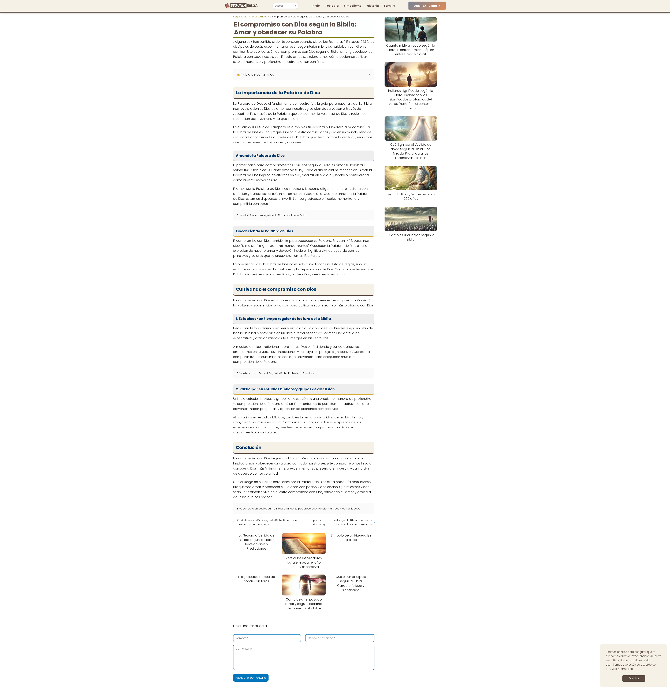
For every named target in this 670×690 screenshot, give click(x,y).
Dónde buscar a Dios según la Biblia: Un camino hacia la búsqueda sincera (266, 522)
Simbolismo (353, 6)
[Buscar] (295, 5)
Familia (389, 6)
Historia (373, 6)
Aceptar (633, 678)
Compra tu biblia (427, 6)
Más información (622, 669)
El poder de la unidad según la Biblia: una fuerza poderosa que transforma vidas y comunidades (341, 522)
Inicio (316, 6)
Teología (332, 6)
